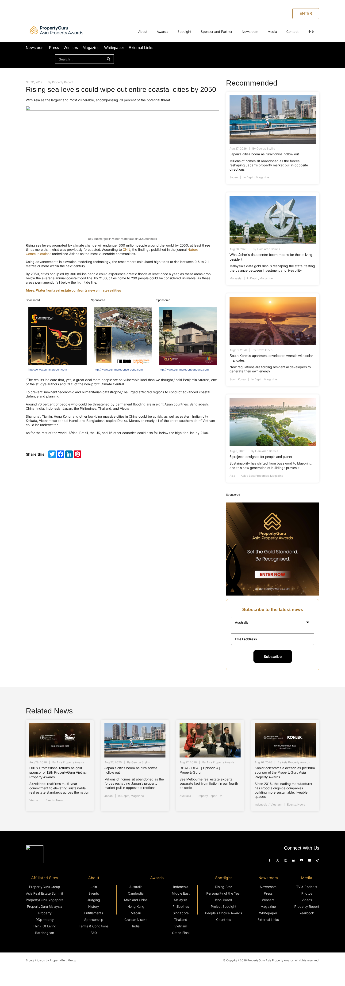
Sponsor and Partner (216, 32)
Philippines (180, 906)
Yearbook (306, 913)
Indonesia (261, 804)
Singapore (180, 913)
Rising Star (223, 887)
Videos (307, 900)
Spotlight (184, 32)
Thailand (180, 920)
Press (54, 48)
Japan (234, 177)
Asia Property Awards (70, 762)
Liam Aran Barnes (268, 249)
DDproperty (44, 920)
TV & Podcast (306, 887)
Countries (223, 920)
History (93, 906)
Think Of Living (44, 926)
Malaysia (236, 278)
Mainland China (136, 900)
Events (50, 800)
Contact (292, 32)
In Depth (248, 177)
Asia (232, 475)
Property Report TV (209, 796)
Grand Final (180, 933)
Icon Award (223, 900)
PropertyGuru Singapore (44, 900)
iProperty (45, 913)
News (60, 800)
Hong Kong (135, 906)
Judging (93, 900)
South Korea (238, 379)
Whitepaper (114, 48)
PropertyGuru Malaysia (44, 906)
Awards (162, 32)
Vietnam (34, 800)
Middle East (181, 893)
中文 (311, 32)
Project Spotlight (224, 906)
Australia (185, 796)
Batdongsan (44, 933)
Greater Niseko (135, 920)
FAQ (94, 933)
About (142, 32)
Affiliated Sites (44, 877)
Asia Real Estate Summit (44, 893)
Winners (71, 48)
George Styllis (266, 148)
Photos (306, 893)
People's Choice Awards (223, 913)
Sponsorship (93, 920)
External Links (141, 48)
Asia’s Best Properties (255, 475)
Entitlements (93, 913)
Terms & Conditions (94, 926)
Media (272, 32)
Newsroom (250, 32)
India (136, 926)
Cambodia (136, 893)
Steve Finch (264, 350)
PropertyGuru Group (44, 887)
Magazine (91, 48)
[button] (272, 622)
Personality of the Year (223, 893)
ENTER (306, 13)
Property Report (62, 82)
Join (94, 887)
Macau (136, 913)
